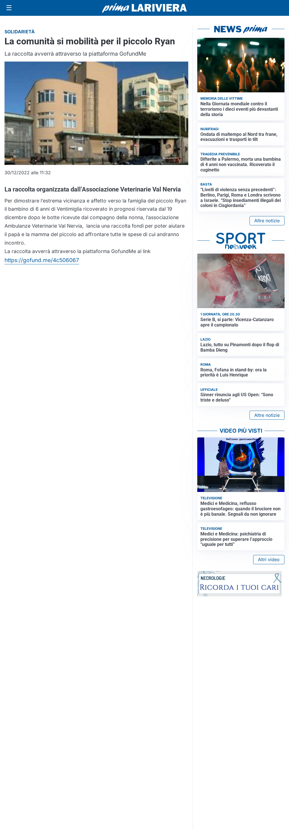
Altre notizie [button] (267, 220)
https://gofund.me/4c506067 (42, 260)
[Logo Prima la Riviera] (144, 7)
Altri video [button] (269, 559)
